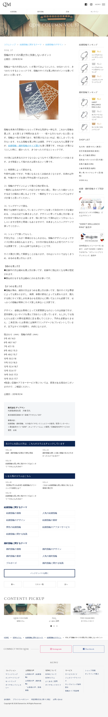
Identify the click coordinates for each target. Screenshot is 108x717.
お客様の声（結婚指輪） (33, 675)
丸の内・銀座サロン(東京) (90, 147)
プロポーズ (11, 563)
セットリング (11, 681)
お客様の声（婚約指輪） (33, 682)
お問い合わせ (57, 699)
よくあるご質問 (51, 681)
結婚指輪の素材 (49, 520)
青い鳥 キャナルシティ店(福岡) (91, 174)
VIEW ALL (83, 180)
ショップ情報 (90, 670)
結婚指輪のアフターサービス (56, 527)
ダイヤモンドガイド (53, 685)
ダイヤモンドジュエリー (13, 686)
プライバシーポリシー (21, 699)
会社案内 (7, 699)
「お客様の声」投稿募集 (33, 688)
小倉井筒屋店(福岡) (87, 168)
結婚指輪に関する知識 (16, 534)
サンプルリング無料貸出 (73, 685)
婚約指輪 (40, 12)
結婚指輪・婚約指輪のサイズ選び (24, 145)
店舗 (67, 12)
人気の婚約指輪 (49, 556)
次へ (66, 584)
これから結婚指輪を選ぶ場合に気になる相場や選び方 (58, 485)
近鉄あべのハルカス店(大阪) (91, 160)
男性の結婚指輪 (13, 527)
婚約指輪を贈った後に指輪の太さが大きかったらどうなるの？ (58, 453)
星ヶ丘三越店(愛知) (87, 155)
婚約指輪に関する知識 (52, 563)
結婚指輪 (13, 12)
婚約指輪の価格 (13, 549)
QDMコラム (50, 678)
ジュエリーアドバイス (73, 679)
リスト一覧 (39, 584)
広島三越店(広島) (86, 164)
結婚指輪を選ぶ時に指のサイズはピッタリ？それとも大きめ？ (21, 464)
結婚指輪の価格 (13, 513)
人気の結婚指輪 (49, 513)
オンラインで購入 (92, 674)
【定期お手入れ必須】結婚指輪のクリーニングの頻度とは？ (21, 485)
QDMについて (51, 674)
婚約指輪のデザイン (51, 549)
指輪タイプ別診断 (72, 691)
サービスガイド (71, 674)
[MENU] (103, 4)
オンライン (95, 12)
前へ (12, 584)
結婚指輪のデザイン (15, 520)
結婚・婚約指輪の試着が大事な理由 (19, 451)
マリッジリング (12, 674)
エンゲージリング (12, 678)
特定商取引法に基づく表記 (40, 699)
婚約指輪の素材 (13, 556)
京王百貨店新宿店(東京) (89, 151)
